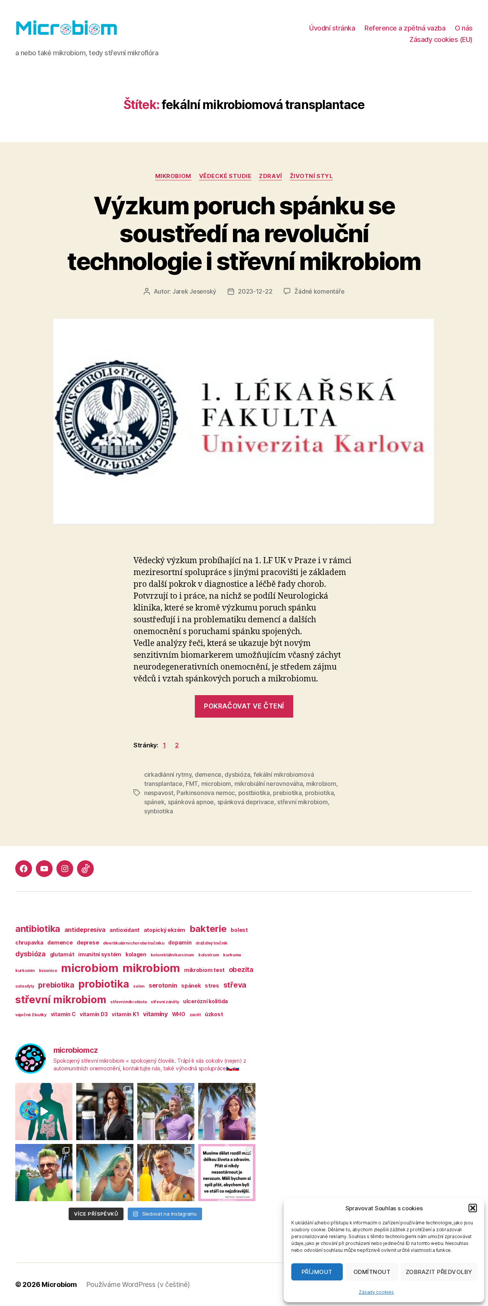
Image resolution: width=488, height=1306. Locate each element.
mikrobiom (173, 176)
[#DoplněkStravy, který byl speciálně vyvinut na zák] (165, 1111)
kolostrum (208, 955)
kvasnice (48, 970)
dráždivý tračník (212, 943)
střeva (234, 985)
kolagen (135, 954)
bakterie (208, 928)
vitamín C (63, 1014)
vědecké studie (225, 176)
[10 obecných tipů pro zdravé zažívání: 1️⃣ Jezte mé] (43, 1111)
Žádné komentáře (319, 291)
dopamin (179, 942)
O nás (464, 28)
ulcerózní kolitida (205, 1001)
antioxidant (124, 930)
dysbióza (237, 774)
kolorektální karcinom (172, 955)
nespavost (158, 793)
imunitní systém (99, 954)
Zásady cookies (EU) (441, 39)
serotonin (163, 985)
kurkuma (232, 955)
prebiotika (287, 793)
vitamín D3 (94, 1014)
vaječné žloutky (31, 1014)
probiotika (319, 793)
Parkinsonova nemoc (206, 793)
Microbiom (59, 1284)
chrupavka (29, 942)
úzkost (214, 1014)
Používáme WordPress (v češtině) (138, 1284)
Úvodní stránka (332, 28)
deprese (88, 942)
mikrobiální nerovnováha (268, 783)
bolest (239, 930)
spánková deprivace (245, 802)
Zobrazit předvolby (439, 1271)
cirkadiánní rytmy (167, 774)
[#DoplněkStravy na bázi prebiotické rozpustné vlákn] (226, 1111)
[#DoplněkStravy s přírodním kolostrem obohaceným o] (165, 1172)
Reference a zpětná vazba (404, 28)
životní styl (311, 176)
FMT (192, 783)
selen (138, 986)
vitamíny (155, 1014)
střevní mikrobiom (302, 802)
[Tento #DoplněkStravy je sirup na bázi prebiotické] (104, 1172)
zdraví (270, 176)
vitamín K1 (125, 1014)
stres (212, 985)
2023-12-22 (255, 291)
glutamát (62, 954)
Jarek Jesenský (194, 291)
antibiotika (37, 928)
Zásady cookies (376, 1292)
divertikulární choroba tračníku (133, 943)
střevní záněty (165, 1001)
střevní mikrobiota (128, 1001)
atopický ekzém (164, 930)
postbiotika (254, 793)
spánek (154, 802)
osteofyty (24, 986)
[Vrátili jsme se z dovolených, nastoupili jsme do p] (104, 1111)
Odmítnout (372, 1271)
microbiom (216, 783)
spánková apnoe (191, 802)
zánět (195, 1014)
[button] (473, 1208)
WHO (178, 1014)
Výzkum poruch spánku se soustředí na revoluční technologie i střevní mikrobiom (244, 233)
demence (208, 774)
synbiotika (158, 811)
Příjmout (317, 1271)
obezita (241, 969)
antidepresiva (85, 929)
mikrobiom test (204, 970)
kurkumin (25, 970)
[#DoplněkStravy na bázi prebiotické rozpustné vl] (43, 1172)
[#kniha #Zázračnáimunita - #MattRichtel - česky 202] (226, 1172)
